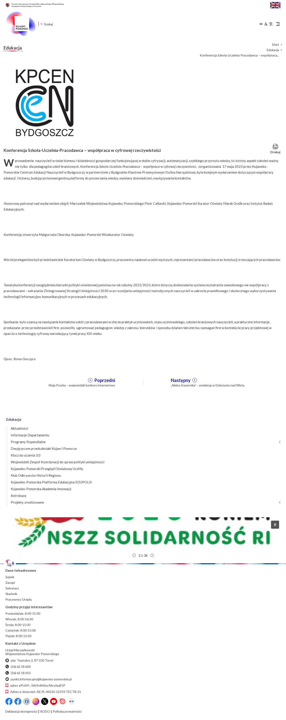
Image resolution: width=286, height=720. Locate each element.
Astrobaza (18, 496)
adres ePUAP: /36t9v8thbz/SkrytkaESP (37, 685)
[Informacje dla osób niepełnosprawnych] (268, 24)
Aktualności (19, 428)
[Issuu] (62, 701)
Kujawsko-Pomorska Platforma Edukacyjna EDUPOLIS (51, 482)
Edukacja (273, 50)
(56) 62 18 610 (21, 673)
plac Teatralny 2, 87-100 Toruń (32, 660)
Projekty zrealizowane (27, 502)
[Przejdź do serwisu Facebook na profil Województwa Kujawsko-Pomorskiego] (9, 701)
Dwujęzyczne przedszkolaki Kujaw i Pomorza (44, 448)
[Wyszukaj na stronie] (41, 24)
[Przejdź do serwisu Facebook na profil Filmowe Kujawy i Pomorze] (26, 701)
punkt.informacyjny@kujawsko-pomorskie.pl (41, 679)
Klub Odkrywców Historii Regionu (36, 475)
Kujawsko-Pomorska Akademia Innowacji (41, 489)
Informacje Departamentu (30, 435)
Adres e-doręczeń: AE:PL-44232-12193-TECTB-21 (45, 692)
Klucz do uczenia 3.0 (25, 455)
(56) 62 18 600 (21, 666)
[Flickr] (71, 701)
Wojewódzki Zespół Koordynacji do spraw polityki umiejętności (57, 462)
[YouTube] (53, 701)
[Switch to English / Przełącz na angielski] (275, 4)
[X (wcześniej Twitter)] (44, 701)
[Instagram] (35, 701)
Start (275, 44)
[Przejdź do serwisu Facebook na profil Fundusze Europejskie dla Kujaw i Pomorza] (17, 701)
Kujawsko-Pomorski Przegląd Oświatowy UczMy (47, 469)
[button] (143, 534)
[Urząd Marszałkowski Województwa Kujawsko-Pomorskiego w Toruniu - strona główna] (20, 24)
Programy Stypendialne (28, 442)
